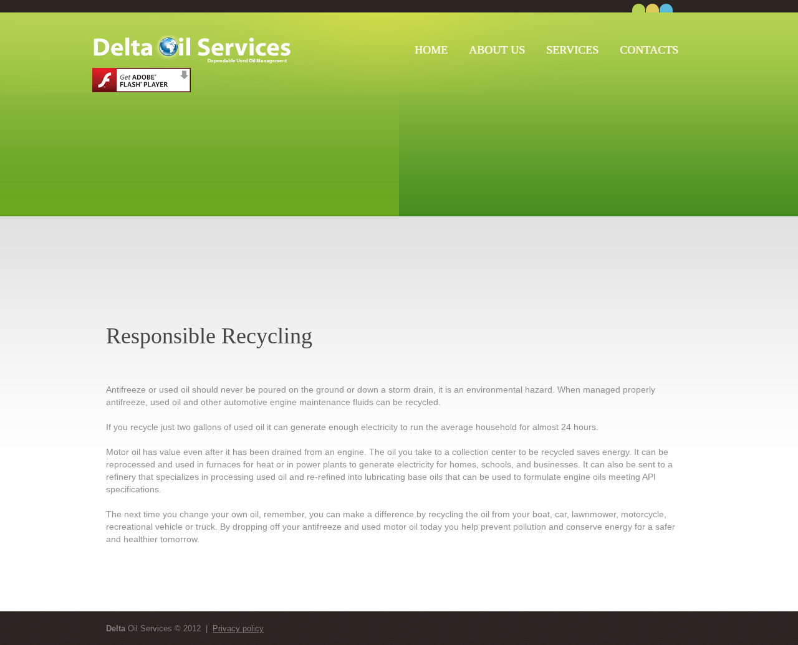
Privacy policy (238, 628)
